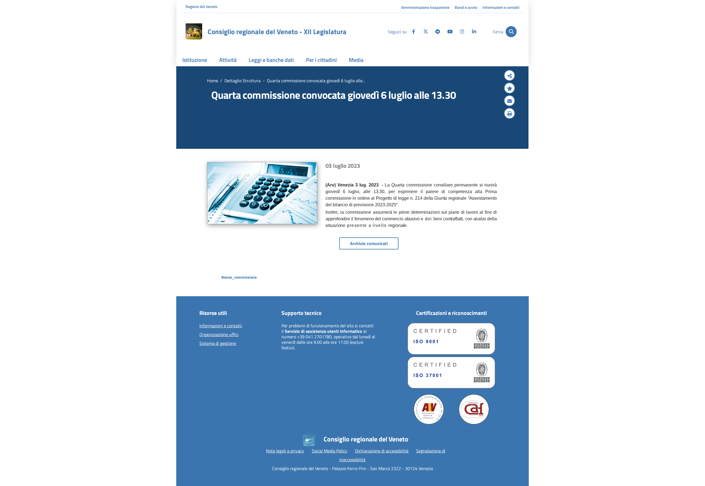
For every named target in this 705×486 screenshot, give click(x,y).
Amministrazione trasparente (425, 7)
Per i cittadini (321, 60)
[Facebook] (413, 31)
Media (356, 60)
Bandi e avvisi (466, 7)
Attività (228, 60)
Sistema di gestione (217, 344)
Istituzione (194, 60)
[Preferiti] (509, 88)
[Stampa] (509, 114)
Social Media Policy (329, 450)
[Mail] (509, 101)
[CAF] (474, 409)
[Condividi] (509, 76)
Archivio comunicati (369, 243)
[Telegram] (437, 31)
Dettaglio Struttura (242, 80)
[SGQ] (451, 339)
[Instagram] (461, 31)
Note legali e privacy (285, 450)
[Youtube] (449, 31)
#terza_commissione (239, 277)
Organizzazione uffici (218, 335)
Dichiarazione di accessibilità (381, 450)
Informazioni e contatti (500, 7)
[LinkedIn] (473, 31)
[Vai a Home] (193, 31)
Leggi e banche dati (271, 60)
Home (212, 80)
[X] (425, 31)
